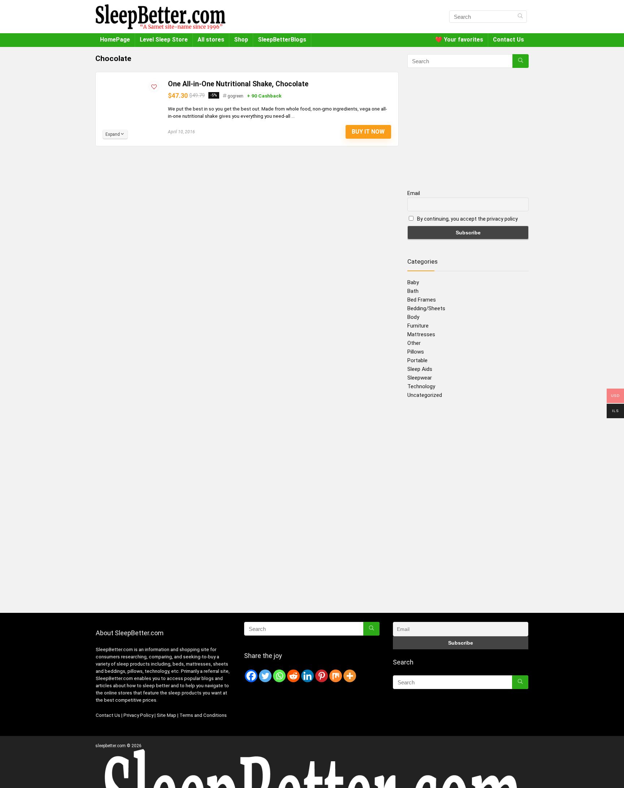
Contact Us (508, 39)
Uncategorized (424, 395)
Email (413, 193)
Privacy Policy (139, 715)
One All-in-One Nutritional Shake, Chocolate (238, 84)
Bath (413, 291)
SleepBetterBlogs (282, 39)
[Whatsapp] (279, 676)
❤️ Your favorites (459, 39)
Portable (417, 360)
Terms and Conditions (203, 715)
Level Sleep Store (164, 39)
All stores (211, 39)
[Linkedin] (307, 676)
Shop (241, 39)
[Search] (520, 16)
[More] (349, 676)
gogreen (235, 96)
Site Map (166, 715)
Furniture (418, 325)
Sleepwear (419, 377)
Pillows (415, 351)
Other (414, 343)
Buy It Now (368, 131)
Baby (413, 282)
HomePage (115, 39)
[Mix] (335, 676)
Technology (421, 386)
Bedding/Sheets (426, 308)
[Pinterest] (321, 676)
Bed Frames (421, 299)
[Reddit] (293, 676)
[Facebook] (251, 676)
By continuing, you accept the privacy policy (467, 219)
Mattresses (421, 334)
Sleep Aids (419, 369)
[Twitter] (265, 676)
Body (413, 317)
